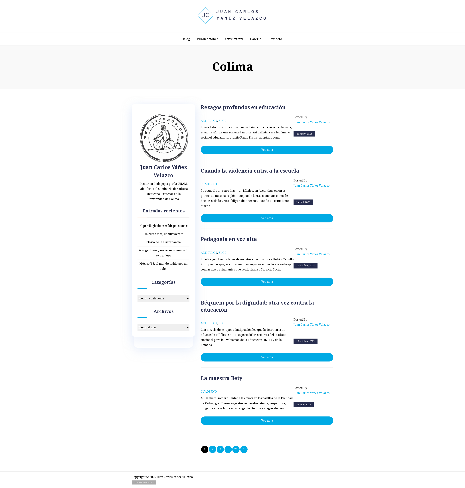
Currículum (234, 39)
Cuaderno (209, 184)
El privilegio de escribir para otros (163, 226)
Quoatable (148, 482)
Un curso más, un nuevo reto (163, 234)
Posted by (311, 119)
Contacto (275, 39)
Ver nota (267, 149)
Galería (256, 39)
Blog (186, 39)
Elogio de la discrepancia (163, 242)
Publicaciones (207, 39)
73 (236, 449)
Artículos (209, 121)
